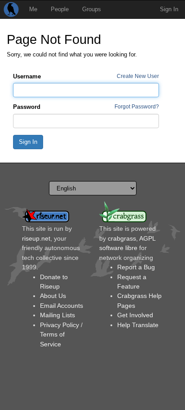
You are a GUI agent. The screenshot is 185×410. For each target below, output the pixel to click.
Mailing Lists (57, 315)
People (60, 9)
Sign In (169, 9)
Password (26, 107)
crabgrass (122, 238)
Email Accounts (61, 305)
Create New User (138, 76)
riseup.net (36, 238)
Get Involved (135, 315)
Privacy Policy (59, 324)
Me (33, 9)
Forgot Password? (137, 106)
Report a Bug (136, 267)
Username (27, 76)
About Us (53, 295)
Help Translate (138, 324)
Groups (91, 9)
